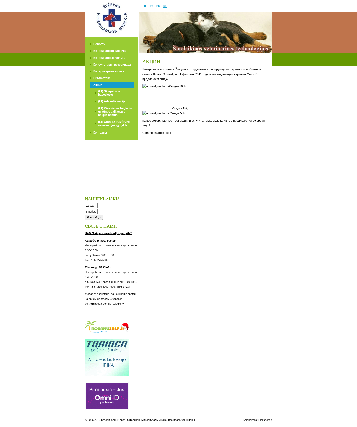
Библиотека (101, 78)
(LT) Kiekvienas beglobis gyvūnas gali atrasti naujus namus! (115, 112)
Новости (99, 44)
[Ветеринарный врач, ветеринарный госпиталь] (112, 35)
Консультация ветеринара (112, 64)
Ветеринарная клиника (109, 51)
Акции (97, 85)
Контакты (100, 132)
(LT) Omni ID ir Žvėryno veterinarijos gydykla (114, 123)
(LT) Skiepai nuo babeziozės (109, 93)
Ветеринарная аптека (108, 71)
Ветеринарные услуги (109, 57)
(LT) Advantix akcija (111, 101)
